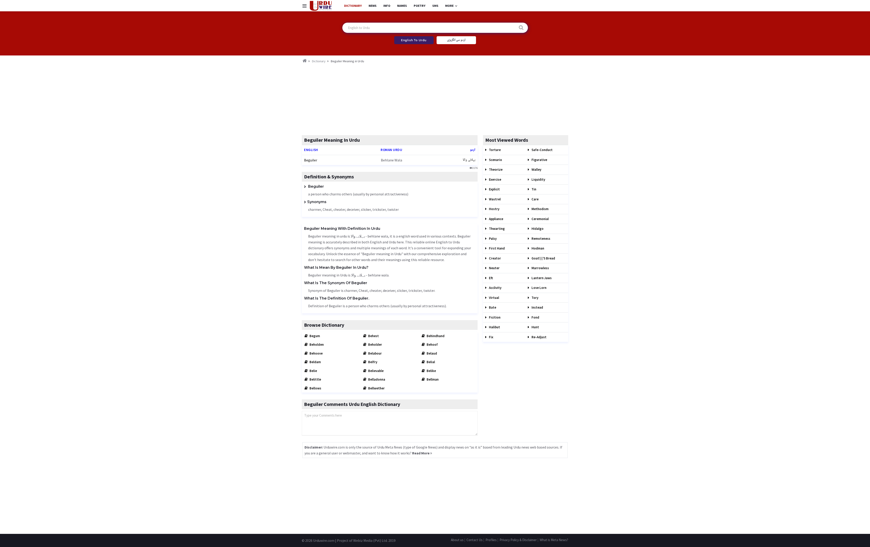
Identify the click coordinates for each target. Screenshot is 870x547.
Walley (536, 169)
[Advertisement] (435, 98)
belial (430, 362)
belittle (315, 379)
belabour (374, 353)
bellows (315, 388)
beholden (316, 344)
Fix (490, 337)
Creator (494, 258)
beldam (315, 362)
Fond (535, 317)
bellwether (376, 388)
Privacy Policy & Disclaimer (518, 540)
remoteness (540, 238)
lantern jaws (541, 278)
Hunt (535, 327)
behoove (316, 353)
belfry (372, 362)
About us (457, 540)
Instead (537, 307)
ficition (494, 317)
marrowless (540, 268)
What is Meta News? (554, 540)
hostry (493, 209)
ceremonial (540, 219)
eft (490, 278)
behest (373, 336)
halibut (494, 327)
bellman (432, 379)
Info (386, 6)
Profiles (491, 540)
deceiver (353, 209)
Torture (494, 150)
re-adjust (538, 337)
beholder (374, 344)
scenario (495, 160)
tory (534, 297)
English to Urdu (414, 40)
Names (402, 6)
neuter (494, 268)
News (373, 6)
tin (533, 189)
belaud (431, 353)
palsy (492, 238)
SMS (435, 6)
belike (431, 371)
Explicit (494, 189)
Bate (492, 307)
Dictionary (353, 6)
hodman (537, 248)
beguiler (310, 160)
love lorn (538, 287)
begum (314, 336)
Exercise (494, 179)
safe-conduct (542, 150)
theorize (495, 169)
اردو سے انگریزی (456, 40)
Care (535, 199)
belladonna (376, 379)
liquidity (538, 179)
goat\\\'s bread (543, 258)
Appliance (495, 219)
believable (375, 371)
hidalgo (537, 228)
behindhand (435, 336)
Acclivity (494, 287)
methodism (540, 209)
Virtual (493, 297)
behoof (432, 344)
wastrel (494, 199)
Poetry (419, 6)
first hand (496, 248)
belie (313, 371)
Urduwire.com (323, 540)
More (449, 6)
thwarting (496, 228)
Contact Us (474, 540)
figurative (539, 160)
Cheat (327, 209)
